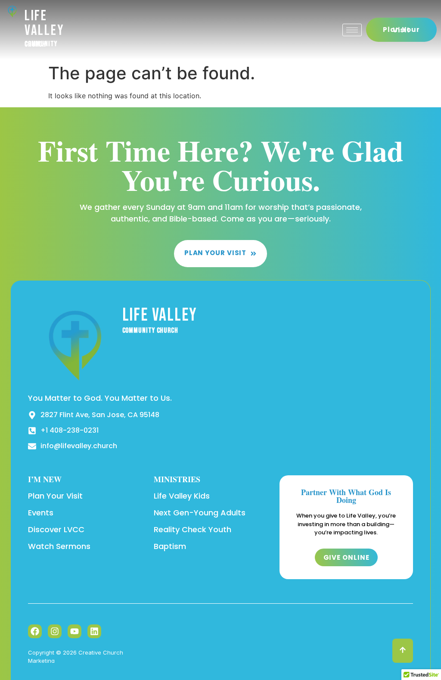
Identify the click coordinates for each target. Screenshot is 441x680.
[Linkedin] (94, 631)
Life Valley (45, 23)
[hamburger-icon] (352, 30)
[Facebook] (35, 631)
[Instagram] (55, 631)
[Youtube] (74, 631)
